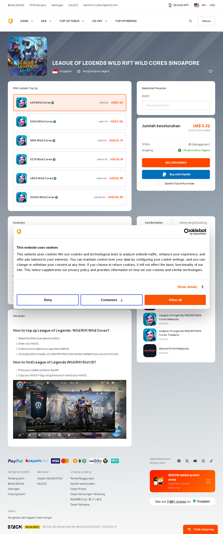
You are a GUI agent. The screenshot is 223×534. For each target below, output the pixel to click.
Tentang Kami (16, 478)
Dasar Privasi (78, 489)
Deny (48, 300)
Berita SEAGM (16, 483)
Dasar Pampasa (80, 504)
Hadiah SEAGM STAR (50, 478)
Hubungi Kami (16, 494)
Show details (187, 287)
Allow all (175, 300)
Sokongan (14, 489)
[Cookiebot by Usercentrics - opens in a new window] (187, 231)
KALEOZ (42, 483)
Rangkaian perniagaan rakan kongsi (30, 517)
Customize (109, 300)
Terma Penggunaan (82, 478)
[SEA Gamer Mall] (10, 21)
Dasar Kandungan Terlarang (87, 494)
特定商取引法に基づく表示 (86, 499)
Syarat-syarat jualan (82, 483)
